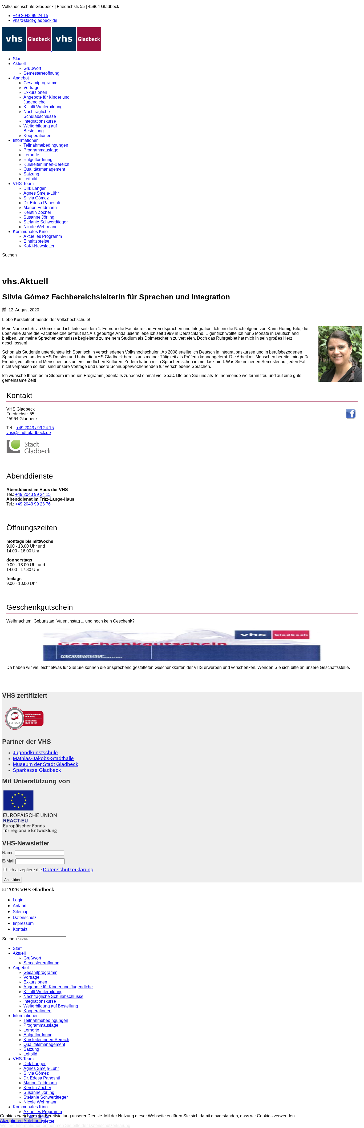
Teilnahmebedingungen (45, 145)
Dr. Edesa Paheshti (41, 202)
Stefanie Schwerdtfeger (45, 222)
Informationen (26, 140)
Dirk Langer (34, 188)
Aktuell (19, 63)
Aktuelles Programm (42, 236)
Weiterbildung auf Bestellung (40, 128)
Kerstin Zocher (37, 212)
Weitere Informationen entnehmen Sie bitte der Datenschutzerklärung (65, 1125)
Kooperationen (37, 135)
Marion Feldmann (40, 207)
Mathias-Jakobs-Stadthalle (43, 758)
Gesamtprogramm (40, 83)
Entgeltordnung (37, 159)
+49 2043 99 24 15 (30, 15)
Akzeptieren (11, 1120)
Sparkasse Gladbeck (37, 770)
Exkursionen (35, 92)
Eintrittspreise (36, 241)
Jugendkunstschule (35, 752)
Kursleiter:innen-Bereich (46, 164)
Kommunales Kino (30, 231)
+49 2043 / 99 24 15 (35, 427)
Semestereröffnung (41, 73)
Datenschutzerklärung (68, 869)
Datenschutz (25, 917)
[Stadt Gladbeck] (28, 452)
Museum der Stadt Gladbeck (45, 764)
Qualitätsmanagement (44, 169)
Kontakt (20, 929)
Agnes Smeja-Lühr (41, 193)
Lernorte (31, 154)
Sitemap (21, 911)
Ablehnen (32, 1120)
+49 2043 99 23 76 (33, 504)
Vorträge (31, 87)
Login (18, 900)
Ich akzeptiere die (50, 869)
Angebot (21, 78)
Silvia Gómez (36, 198)
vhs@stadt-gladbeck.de (35, 20)
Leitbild (30, 178)
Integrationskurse (39, 121)
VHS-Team (23, 183)
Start (17, 59)
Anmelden (12, 880)
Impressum (23, 923)
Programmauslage (40, 150)
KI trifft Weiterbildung (43, 107)
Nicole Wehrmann (40, 226)
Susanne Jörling (38, 217)
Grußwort (32, 68)
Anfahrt (19, 906)
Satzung (31, 174)
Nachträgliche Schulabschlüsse (39, 114)
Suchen (9, 255)
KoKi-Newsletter (38, 246)
